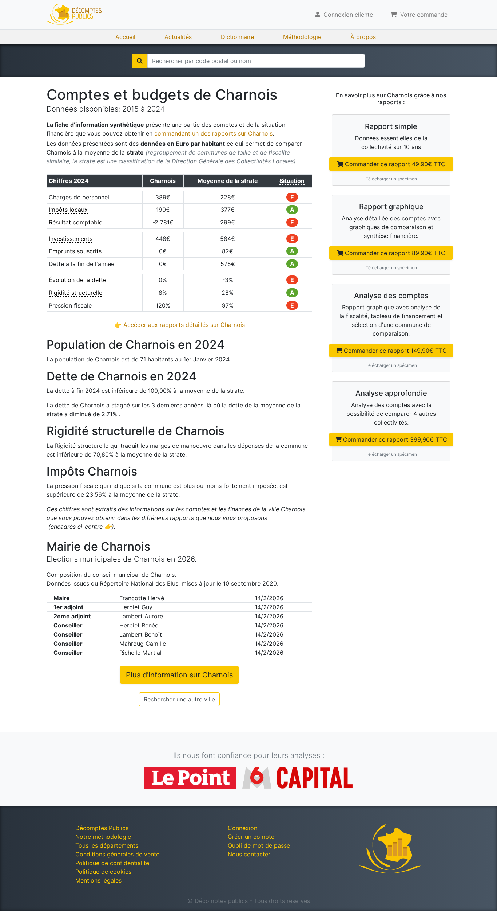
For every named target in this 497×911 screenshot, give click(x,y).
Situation (292, 180)
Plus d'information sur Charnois (179, 674)
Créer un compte (251, 836)
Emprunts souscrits (75, 251)
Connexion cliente (347, 14)
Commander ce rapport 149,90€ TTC (395, 350)
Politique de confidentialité (112, 863)
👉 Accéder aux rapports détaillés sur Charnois (179, 324)
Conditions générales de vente (117, 854)
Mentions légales (98, 880)
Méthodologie (302, 36)
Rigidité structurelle (75, 292)
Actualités (178, 36)
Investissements (70, 238)
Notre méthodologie (103, 836)
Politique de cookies (103, 871)
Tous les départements (106, 845)
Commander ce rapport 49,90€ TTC (395, 164)
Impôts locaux (68, 209)
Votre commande (423, 14)
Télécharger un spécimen (391, 178)
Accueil (125, 36)
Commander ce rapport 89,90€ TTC (395, 253)
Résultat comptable (75, 222)
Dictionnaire (237, 36)
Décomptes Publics (101, 828)
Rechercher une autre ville (179, 699)
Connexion (242, 828)
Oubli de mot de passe (259, 845)
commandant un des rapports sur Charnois (213, 133)
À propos (363, 36)
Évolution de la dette (77, 280)
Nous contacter (249, 854)
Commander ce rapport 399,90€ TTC (395, 439)
